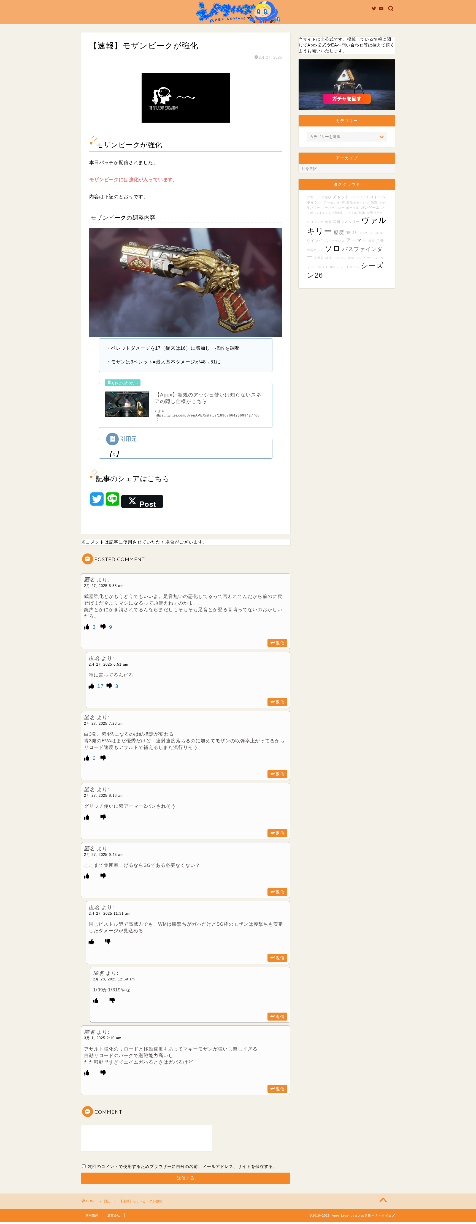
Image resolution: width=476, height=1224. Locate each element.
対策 (371, 240)
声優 (321, 267)
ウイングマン (318, 241)
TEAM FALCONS (371, 233)
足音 (380, 241)
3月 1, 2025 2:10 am (102, 1038)
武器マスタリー (346, 222)
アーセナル (332, 202)
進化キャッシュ (357, 202)
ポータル (352, 207)
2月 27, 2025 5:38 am (104, 586)
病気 (374, 202)
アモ (310, 197)
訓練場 (338, 212)
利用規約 (92, 1215)
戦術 (362, 212)
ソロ (333, 248)
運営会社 (113, 1215)
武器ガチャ (315, 250)
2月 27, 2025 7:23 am (104, 723)
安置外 (319, 258)
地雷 (328, 222)
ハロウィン (323, 212)
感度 (339, 232)
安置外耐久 (375, 212)
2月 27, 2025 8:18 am (104, 795)
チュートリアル (347, 267)
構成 (328, 258)
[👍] (87, 627)
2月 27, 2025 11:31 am (110, 913)
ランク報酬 (323, 197)
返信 (280, 643)
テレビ (361, 258)
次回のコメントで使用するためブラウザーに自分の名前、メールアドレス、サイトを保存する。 (182, 1166)
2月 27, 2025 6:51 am (108, 664)
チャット (341, 197)
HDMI (330, 267)
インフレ (340, 258)
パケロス (338, 240)
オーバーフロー (333, 207)
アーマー (356, 240)
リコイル (350, 212)
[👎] (104, 627)
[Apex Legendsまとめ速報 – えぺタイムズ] (238, 23)
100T (365, 197)
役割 (351, 258)
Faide (355, 197)
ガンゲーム (370, 207)
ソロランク (315, 222)
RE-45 (351, 233)
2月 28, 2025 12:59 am (114, 979)
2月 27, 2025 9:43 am (104, 855)
